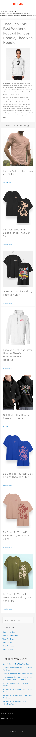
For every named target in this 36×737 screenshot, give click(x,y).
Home (2, 11)
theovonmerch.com (20, 731)
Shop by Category (9, 11)
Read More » (7, 183)
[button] (3, 4)
